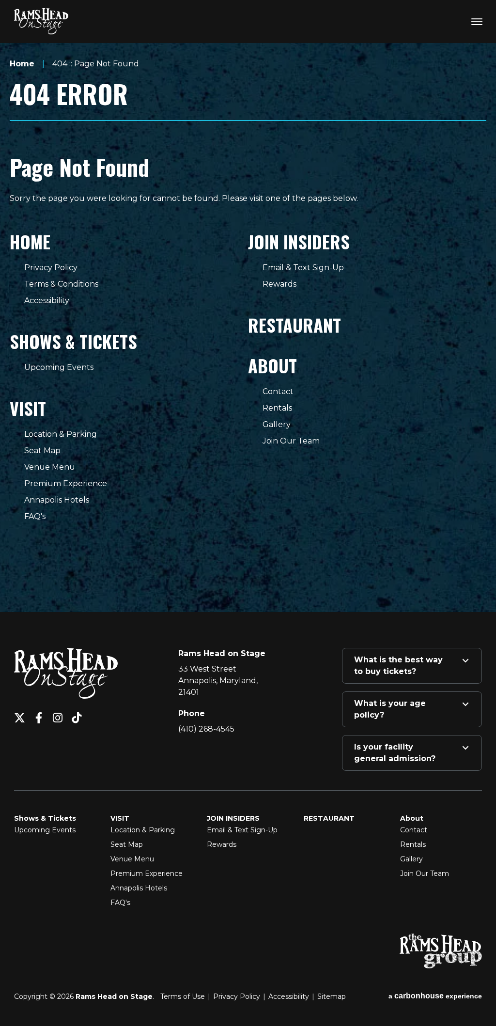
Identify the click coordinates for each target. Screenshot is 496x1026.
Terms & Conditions (61, 284)
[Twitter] (19, 717)
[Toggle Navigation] (476, 21)
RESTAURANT (294, 324)
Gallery (277, 424)
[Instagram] (57, 717)
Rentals (277, 408)
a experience (435, 996)
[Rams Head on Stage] (41, 21)
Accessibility (46, 300)
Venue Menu (49, 467)
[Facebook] (38, 717)
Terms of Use (182, 996)
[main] (248, 310)
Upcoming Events (58, 367)
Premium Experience (65, 483)
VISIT (28, 408)
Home (22, 63)
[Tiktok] (76, 717)
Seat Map (42, 450)
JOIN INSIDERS (299, 241)
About (272, 365)
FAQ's (35, 516)
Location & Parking (60, 434)
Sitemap (331, 996)
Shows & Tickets (73, 341)
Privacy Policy (51, 267)
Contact (278, 391)
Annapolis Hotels (56, 500)
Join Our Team (291, 440)
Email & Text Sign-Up (303, 267)
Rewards (279, 284)
